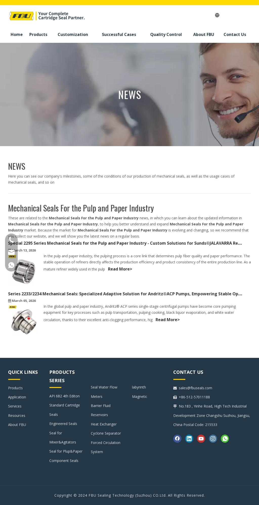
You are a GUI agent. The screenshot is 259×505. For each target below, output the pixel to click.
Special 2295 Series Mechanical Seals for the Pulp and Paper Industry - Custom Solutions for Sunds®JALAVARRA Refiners (129, 243)
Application (17, 397)
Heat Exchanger (104, 424)
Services (14, 406)
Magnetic (139, 396)
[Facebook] (177, 439)
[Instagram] (213, 439)
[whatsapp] (225, 439)
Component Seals (63, 460)
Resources (16, 415)
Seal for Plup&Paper (65, 451)
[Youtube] (201, 439)
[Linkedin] (189, 439)
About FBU (17, 424)
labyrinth (139, 387)
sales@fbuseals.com (195, 387)
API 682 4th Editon (64, 396)
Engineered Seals (63, 423)
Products (15, 387)
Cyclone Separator (106, 433)
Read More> (120, 269)
